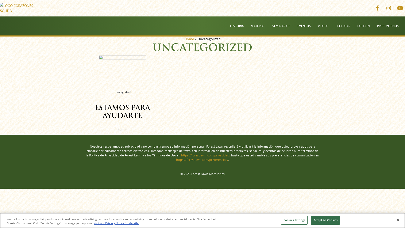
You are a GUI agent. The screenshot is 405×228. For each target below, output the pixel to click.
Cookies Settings (294, 220)
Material (258, 26)
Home (189, 39)
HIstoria (237, 26)
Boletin (363, 26)
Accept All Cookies (325, 220)
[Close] (398, 220)
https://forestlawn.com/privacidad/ (205, 155)
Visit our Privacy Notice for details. (116, 223)
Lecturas (343, 26)
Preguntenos (388, 26)
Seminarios (281, 26)
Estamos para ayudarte (122, 111)
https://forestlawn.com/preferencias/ (202, 160)
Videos (323, 26)
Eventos (304, 26)
